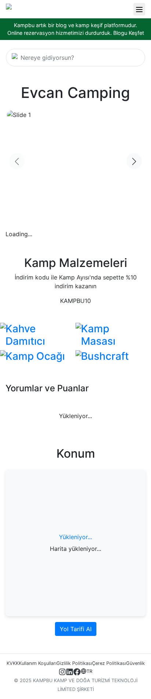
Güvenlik (135, 663)
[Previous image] (17, 161)
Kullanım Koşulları (37, 663)
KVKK (13, 663)
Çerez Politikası (109, 663)
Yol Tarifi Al (76, 629)
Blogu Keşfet (128, 33)
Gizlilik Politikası (74, 663)
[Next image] (134, 161)
